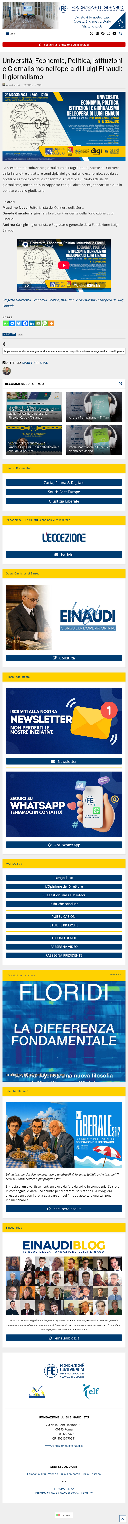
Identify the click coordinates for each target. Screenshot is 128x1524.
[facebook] (102, 33)
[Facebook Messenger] (12, 323)
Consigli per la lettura (22, 975)
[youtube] (114, 33)
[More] (51, 323)
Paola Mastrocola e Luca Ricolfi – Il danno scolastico (93, 449)
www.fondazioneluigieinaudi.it (64, 1446)
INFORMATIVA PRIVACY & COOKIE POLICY (64, 1493)
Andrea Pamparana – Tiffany (89, 417)
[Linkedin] (32, 323)
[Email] (38, 323)
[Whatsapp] (6, 323)
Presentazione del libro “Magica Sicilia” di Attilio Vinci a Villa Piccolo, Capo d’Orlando (31, 413)
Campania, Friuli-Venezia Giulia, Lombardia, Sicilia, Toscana (64, 1474)
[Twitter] (19, 323)
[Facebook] (25, 323)
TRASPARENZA (64, 1489)
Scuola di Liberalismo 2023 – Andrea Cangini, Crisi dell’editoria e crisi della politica (33, 447)
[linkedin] (97, 33)
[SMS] (45, 323)
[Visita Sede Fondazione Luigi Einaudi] (64, 27)
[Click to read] (94, 407)
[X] (91, 33)
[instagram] (108, 33)
